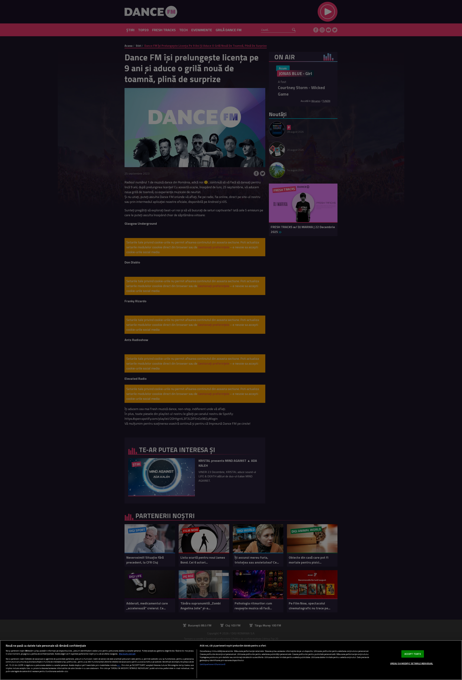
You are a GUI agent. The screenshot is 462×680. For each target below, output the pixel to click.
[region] (231, 660)
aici (118, 665)
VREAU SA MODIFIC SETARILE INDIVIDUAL (411, 663)
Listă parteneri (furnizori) (212, 664)
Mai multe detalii (127, 653)
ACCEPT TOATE (412, 653)
